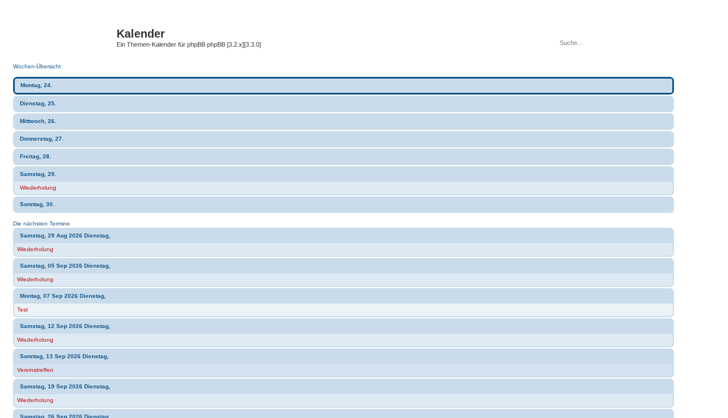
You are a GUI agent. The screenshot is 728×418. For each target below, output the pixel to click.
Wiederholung (38, 188)
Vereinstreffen (35, 370)
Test (22, 309)
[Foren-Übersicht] (68, 37)
